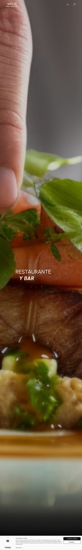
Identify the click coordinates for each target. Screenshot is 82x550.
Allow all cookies (72, 538)
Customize (71, 542)
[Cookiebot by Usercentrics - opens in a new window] (8, 548)
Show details (18, 547)
